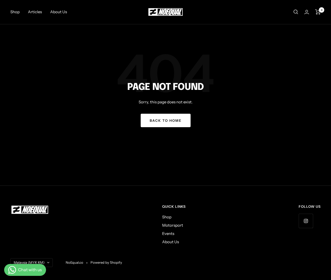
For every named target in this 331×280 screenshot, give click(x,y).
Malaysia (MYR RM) (29, 262)
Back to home (166, 120)
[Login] (306, 12)
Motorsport (172, 225)
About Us (58, 11)
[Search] (296, 12)
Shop (15, 11)
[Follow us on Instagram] (306, 221)
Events (168, 233)
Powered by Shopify (106, 262)
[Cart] (318, 12)
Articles (35, 11)
